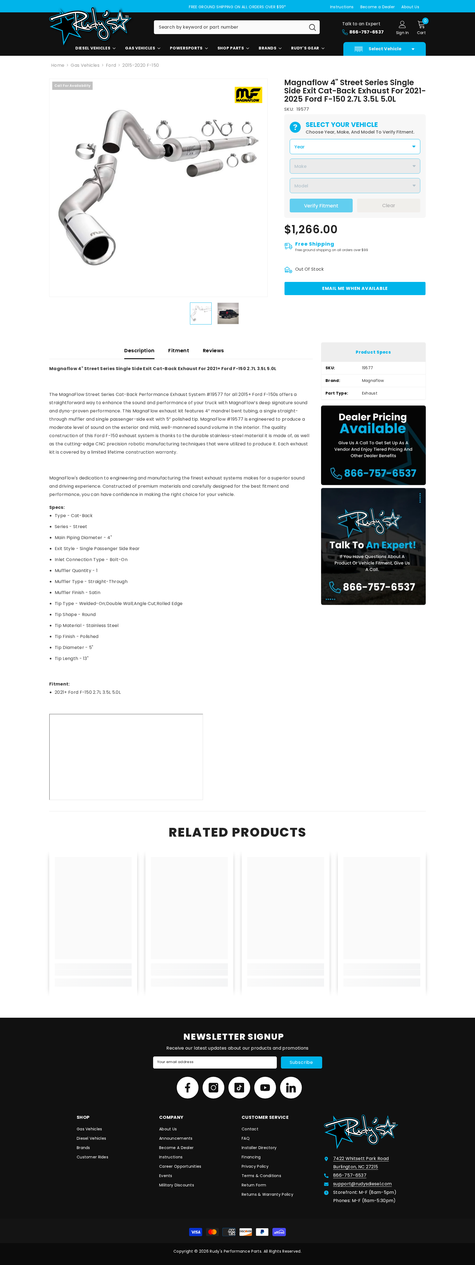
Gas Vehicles (85, 65)
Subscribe (301, 1062)
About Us (410, 7)
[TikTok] (239, 1087)
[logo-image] (97, 26)
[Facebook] (187, 1087)
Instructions (342, 7)
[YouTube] (265, 1087)
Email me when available (355, 288)
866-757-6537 (349, 1175)
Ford (111, 65)
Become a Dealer (377, 7)
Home (57, 65)
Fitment (178, 350)
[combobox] (229, 27)
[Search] (237, 27)
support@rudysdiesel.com (362, 1184)
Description (139, 350)
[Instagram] (213, 1087)
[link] (93, 973)
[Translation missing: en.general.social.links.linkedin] (291, 1087)
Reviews (213, 350)
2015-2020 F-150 (140, 65)
